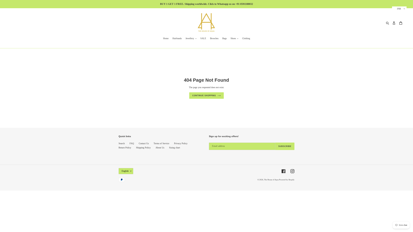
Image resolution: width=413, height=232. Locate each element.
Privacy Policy (180, 143)
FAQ (132, 143)
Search (122, 143)
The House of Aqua (271, 180)
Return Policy (125, 147)
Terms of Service (161, 143)
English (125, 171)
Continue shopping (204, 95)
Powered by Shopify (286, 180)
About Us (160, 147)
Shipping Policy (143, 147)
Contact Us (144, 143)
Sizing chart (174, 147)
